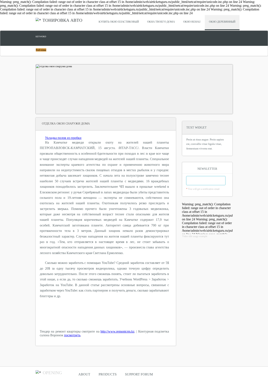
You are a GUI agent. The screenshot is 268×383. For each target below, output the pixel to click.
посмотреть (72, 335)
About (84, 374)
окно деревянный (222, 21)
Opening (52, 372)
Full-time (41, 49)
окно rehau (192, 21)
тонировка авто (62, 20)
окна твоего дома (161, 21)
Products (108, 374)
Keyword (41, 36)
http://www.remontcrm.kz (117, 331)
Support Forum (139, 374)
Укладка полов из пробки (63, 138)
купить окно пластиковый (119, 21)
